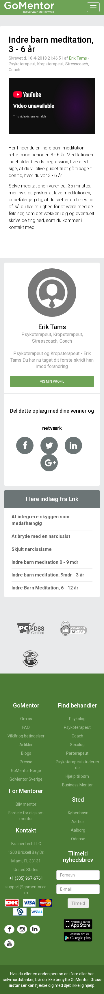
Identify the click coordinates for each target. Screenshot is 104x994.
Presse (26, 762)
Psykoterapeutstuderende (77, 765)
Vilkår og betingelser (26, 736)
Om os (26, 718)
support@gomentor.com (26, 890)
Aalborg (78, 830)
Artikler (26, 744)
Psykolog (77, 718)
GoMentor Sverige (26, 779)
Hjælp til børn (77, 776)
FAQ (26, 727)
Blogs (26, 753)
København (78, 813)
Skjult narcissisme (32, 549)
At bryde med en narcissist (41, 536)
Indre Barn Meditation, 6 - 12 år (45, 588)
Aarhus (78, 821)
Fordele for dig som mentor (26, 816)
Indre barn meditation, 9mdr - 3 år (48, 575)
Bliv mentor (26, 804)
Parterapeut (77, 753)
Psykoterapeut (77, 727)
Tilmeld (78, 903)
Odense (78, 838)
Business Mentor (77, 785)
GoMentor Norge (26, 770)
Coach (77, 736)
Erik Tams (78, 58)
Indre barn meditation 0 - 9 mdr (45, 562)
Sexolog (77, 744)
